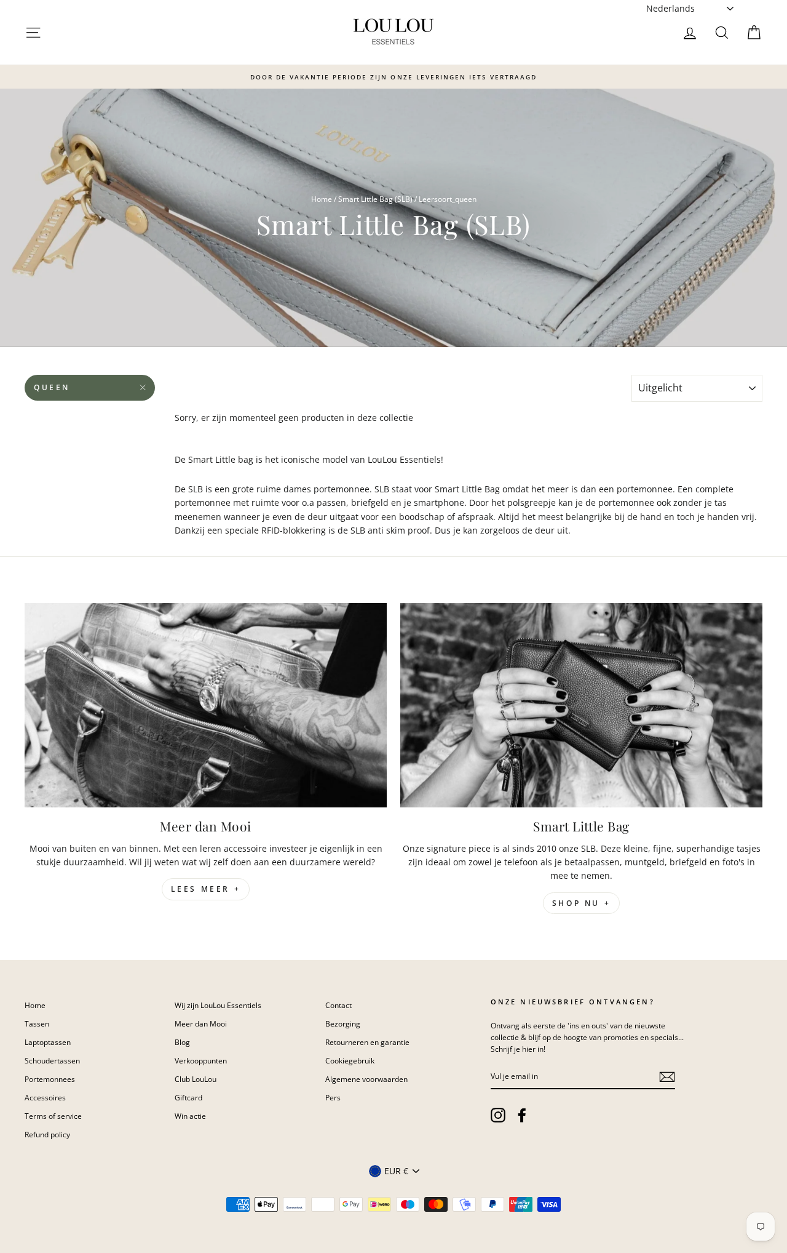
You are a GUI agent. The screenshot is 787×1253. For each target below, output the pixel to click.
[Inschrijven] (667, 1076)
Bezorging (342, 1023)
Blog (182, 1042)
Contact (338, 1005)
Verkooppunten (201, 1060)
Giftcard (188, 1097)
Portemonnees (50, 1079)
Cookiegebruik (349, 1060)
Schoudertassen (52, 1060)
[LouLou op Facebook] (522, 1115)
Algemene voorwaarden (366, 1079)
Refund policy (47, 1134)
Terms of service (53, 1116)
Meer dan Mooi (201, 1023)
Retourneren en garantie (367, 1042)
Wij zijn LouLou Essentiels (218, 1005)
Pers (333, 1097)
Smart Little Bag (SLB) (375, 199)
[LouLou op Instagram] (498, 1115)
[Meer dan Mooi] (206, 705)
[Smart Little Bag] (581, 705)
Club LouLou (195, 1079)
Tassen (37, 1023)
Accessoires (45, 1097)
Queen (52, 387)
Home (321, 199)
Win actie (190, 1116)
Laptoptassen (48, 1042)
